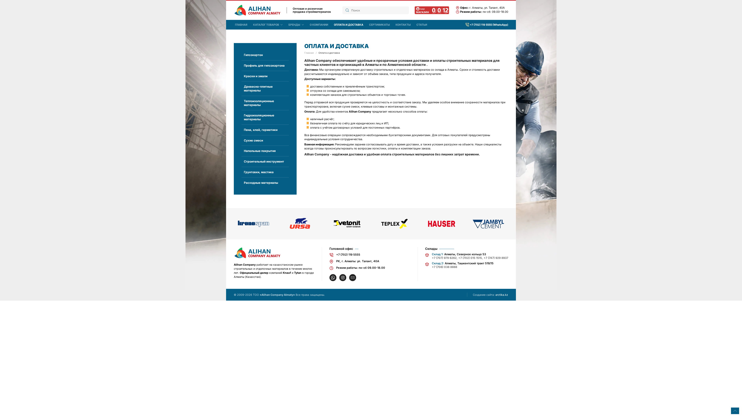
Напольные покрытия (260, 151)
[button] (735, 411)
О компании (319, 24)
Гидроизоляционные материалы (259, 117)
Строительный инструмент (264, 161)
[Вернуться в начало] (257, 10)
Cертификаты (379, 24)
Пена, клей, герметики (260, 130)
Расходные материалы (261, 183)
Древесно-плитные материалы (258, 88)
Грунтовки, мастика (259, 172)
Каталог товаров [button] (266, 24)
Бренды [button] (294, 24)
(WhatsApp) (500, 24)
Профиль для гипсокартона (264, 65)
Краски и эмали (255, 76)
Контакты (403, 24)
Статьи (421, 24)
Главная (241, 24)
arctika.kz (501, 294)
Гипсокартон (253, 55)
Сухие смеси (253, 140)
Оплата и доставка (348, 24)
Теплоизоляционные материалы (259, 103)
